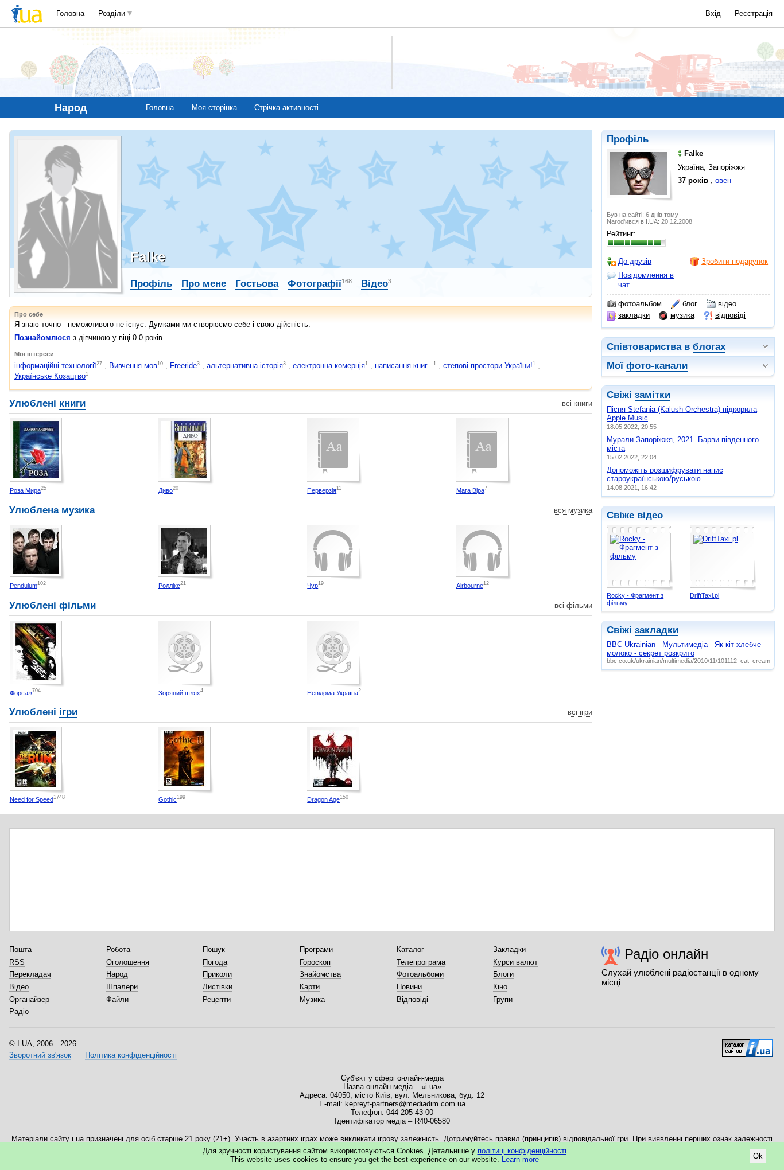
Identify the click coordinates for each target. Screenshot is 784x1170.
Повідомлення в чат (646, 279)
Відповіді (412, 999)
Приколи (217, 974)
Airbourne (469, 585)
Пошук (214, 949)
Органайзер (29, 999)
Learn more (520, 1159)
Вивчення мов (133, 365)
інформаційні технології (55, 365)
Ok (758, 1156)
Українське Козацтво (50, 376)
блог (689, 303)
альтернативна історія (245, 365)
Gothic (167, 799)
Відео (374, 283)
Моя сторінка (214, 107)
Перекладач (30, 974)
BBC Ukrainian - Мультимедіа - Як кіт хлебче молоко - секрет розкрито (684, 648)
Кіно (500, 986)
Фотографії (314, 283)
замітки (652, 394)
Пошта (20, 949)
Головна (70, 13)
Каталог (410, 949)
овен (723, 180)
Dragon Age (323, 799)
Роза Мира (25, 490)
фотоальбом (640, 303)
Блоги (503, 974)
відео (727, 303)
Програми (316, 949)
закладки (634, 315)
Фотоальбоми (420, 974)
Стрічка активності (286, 107)
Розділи (111, 13)
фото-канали (657, 365)
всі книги (577, 403)
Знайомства (320, 974)
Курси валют (515, 962)
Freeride (183, 365)
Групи (503, 999)
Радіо (19, 1011)
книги (72, 403)
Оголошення (127, 962)
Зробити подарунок (734, 261)
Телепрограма (421, 962)
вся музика (573, 510)
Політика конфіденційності (131, 1055)
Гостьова (256, 283)
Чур (312, 585)
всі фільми (573, 605)
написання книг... (404, 365)
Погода (215, 962)
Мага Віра (470, 490)
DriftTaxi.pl (704, 595)
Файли (117, 999)
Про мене (203, 283)
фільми (77, 605)
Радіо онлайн (666, 954)
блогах (709, 346)
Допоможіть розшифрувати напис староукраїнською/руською (665, 474)
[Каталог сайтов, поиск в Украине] (747, 1043)
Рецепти (217, 999)
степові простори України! (488, 365)
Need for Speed (31, 799)
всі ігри (580, 712)
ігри (68, 712)
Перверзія (321, 490)
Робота (118, 949)
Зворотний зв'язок (40, 1055)
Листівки (217, 986)
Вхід (713, 13)
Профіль (628, 139)
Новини (409, 986)
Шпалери (122, 986)
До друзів (634, 261)
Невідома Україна (332, 692)
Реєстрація (754, 13)
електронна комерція (329, 365)
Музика (312, 999)
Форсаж (21, 692)
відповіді (730, 315)
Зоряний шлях (179, 692)
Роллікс (169, 585)
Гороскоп (315, 962)
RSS (17, 962)
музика (682, 315)
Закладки (509, 949)
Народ (117, 974)
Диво (165, 490)
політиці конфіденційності (522, 1150)
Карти (310, 986)
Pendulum (23, 585)
